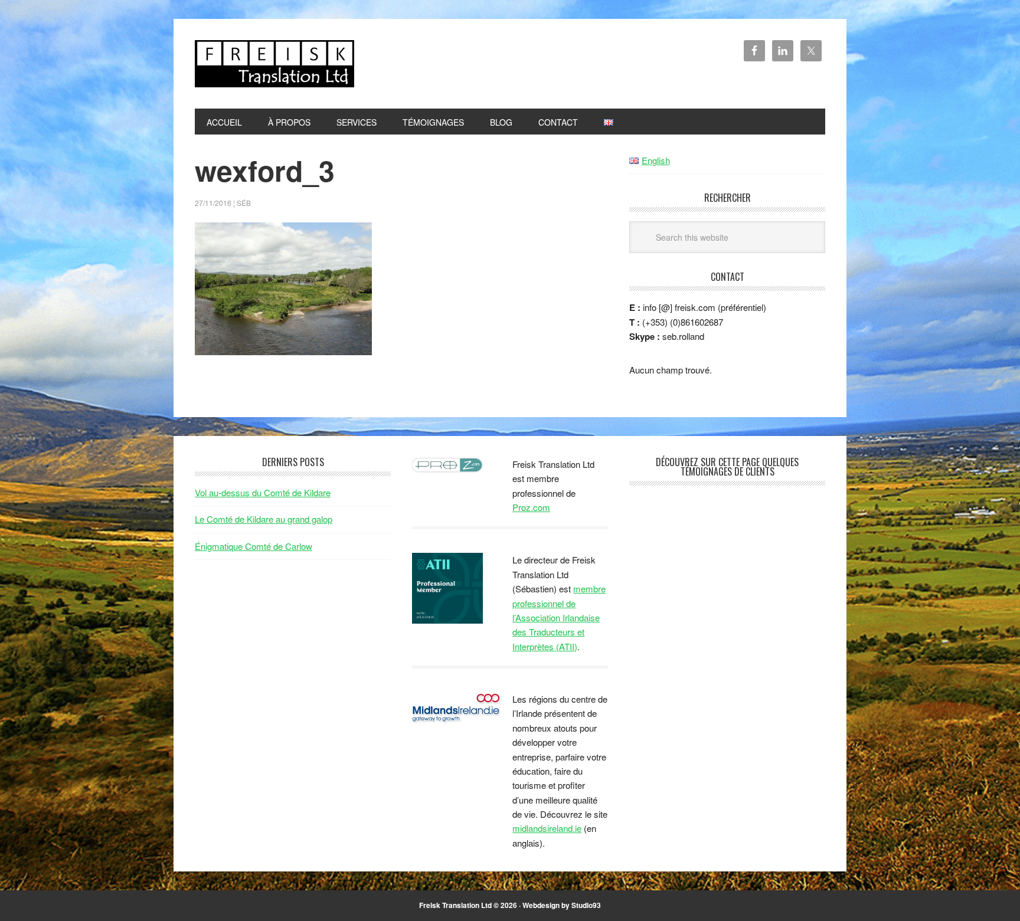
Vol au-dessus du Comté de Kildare (263, 492)
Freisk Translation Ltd (274, 63)
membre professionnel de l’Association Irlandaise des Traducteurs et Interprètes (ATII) (559, 617)
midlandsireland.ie (546, 828)
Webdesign (541, 905)
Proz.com (531, 507)
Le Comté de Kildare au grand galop (263, 519)
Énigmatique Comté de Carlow (253, 546)
